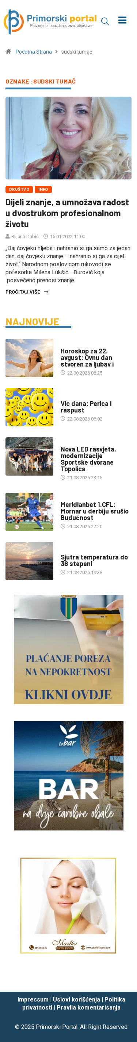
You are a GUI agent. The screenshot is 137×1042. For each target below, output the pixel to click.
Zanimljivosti (77, 396)
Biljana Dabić (25, 236)
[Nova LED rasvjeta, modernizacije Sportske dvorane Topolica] (29, 456)
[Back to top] (120, 979)
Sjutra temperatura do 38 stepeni (94, 560)
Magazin (70, 343)
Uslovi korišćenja (76, 999)
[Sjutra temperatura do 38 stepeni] (29, 561)
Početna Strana (34, 52)
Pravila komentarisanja (89, 1007)
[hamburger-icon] (122, 21)
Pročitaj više (22, 292)
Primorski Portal (56, 1026)
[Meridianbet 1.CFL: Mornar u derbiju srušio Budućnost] (29, 512)
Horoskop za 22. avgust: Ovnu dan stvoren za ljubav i (87, 357)
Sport (68, 497)
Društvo (19, 189)
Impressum (33, 999)
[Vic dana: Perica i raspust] (29, 407)
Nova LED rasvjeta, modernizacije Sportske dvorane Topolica (88, 459)
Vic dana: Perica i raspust (86, 406)
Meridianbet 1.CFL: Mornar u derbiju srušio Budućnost (95, 511)
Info (43, 189)
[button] (105, 21)
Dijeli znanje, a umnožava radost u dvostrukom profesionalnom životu (67, 213)
